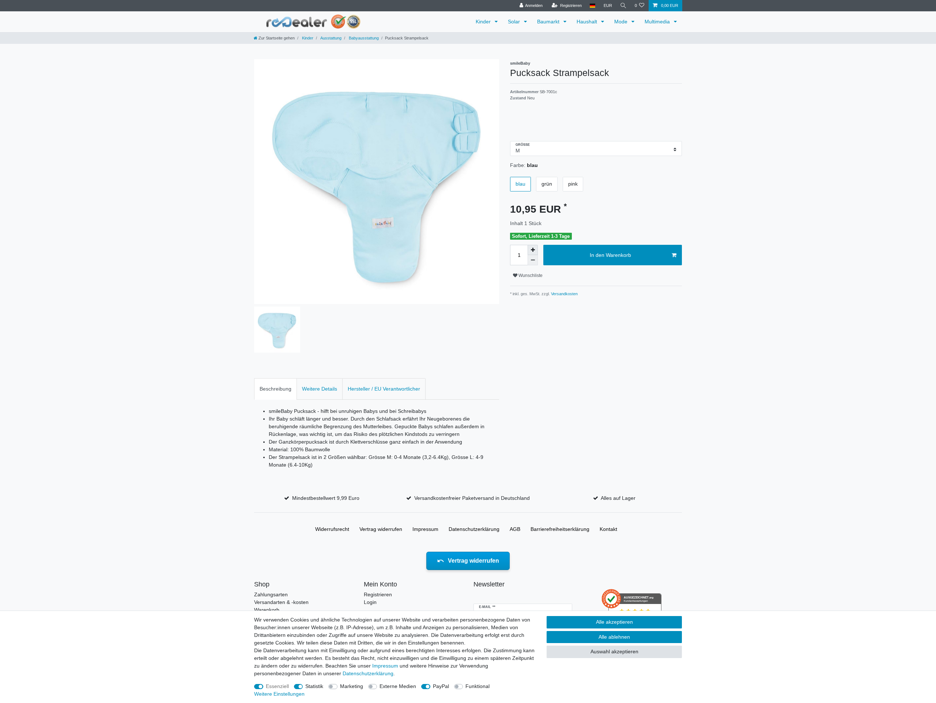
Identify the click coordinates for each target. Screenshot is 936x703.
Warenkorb (266, 610)
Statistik (314, 686)
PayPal (441, 686)
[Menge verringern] (533, 260)
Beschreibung (275, 389)
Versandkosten (564, 294)
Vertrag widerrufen (380, 529)
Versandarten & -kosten (281, 602)
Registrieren (378, 594)
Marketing (351, 686)
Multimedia (658, 21)
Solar (514, 21)
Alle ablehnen (614, 637)
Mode (621, 21)
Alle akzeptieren (614, 622)
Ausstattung (330, 38)
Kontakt (608, 529)
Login (370, 602)
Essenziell (277, 686)
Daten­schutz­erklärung (474, 529)
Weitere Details (319, 389)
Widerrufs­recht (332, 529)
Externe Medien (398, 686)
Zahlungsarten (271, 594)
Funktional (477, 686)
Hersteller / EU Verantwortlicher (384, 389)
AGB (515, 529)
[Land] (592, 5)
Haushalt (588, 21)
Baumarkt (549, 21)
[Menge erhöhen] (533, 250)
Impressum (425, 529)
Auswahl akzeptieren (614, 651)
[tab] (275, 389)
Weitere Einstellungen (279, 694)
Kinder (484, 21)
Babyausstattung (363, 38)
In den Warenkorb (610, 255)
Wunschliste (530, 275)
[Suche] (623, 5)
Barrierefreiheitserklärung (560, 529)
